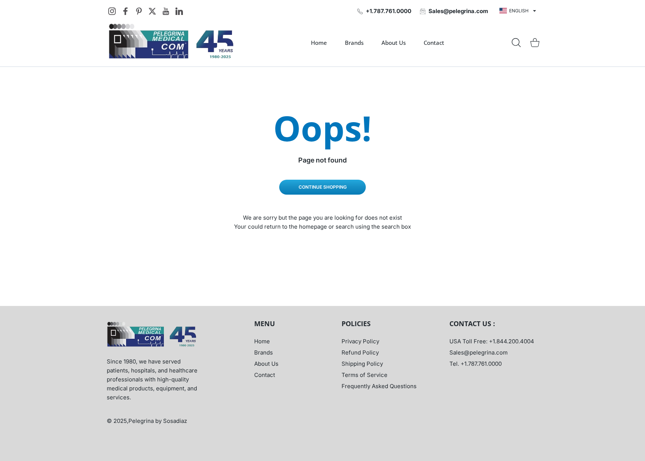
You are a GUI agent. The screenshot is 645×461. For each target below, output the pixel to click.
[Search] (516, 42)
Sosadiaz (175, 420)
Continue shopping (323, 187)
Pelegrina (141, 420)
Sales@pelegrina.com (478, 352)
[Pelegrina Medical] (173, 42)
